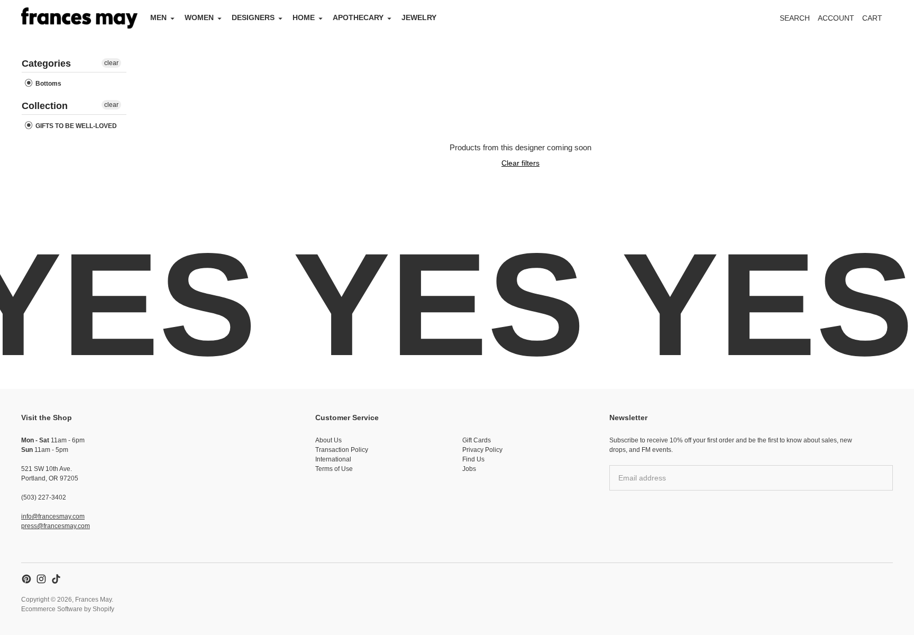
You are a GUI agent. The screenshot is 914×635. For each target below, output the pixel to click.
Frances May (93, 599)
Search (795, 18)
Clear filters (520, 163)
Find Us (473, 459)
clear (111, 63)
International (333, 459)
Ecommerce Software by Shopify (67, 609)
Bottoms (47, 83)
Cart (878, 21)
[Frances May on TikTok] (56, 579)
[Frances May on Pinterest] (26, 579)
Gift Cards (476, 440)
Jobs (469, 469)
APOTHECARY (358, 17)
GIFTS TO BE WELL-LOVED (75, 126)
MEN (158, 17)
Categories (46, 63)
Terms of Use (334, 469)
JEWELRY (418, 17)
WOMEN (199, 17)
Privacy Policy (482, 449)
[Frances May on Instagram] (41, 579)
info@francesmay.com (53, 516)
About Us (328, 440)
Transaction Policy (341, 449)
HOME (304, 17)
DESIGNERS (253, 17)
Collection (45, 106)
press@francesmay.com (55, 526)
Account (836, 18)
